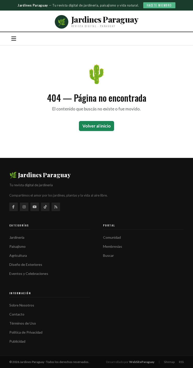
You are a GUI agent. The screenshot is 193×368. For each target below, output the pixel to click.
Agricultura (18, 255)
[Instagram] (24, 207)
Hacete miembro (159, 5)
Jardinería (16, 237)
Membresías (112, 246)
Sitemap (169, 362)
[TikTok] (45, 207)
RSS (181, 362)
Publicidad (17, 341)
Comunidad (112, 237)
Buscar (108, 255)
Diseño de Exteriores (25, 264)
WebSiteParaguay (141, 362)
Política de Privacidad (25, 332)
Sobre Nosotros (21, 305)
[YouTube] (34, 207)
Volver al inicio (96, 126)
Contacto (16, 314)
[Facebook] (13, 207)
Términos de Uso (22, 323)
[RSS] (56, 207)
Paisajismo (17, 246)
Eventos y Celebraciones (28, 273)
